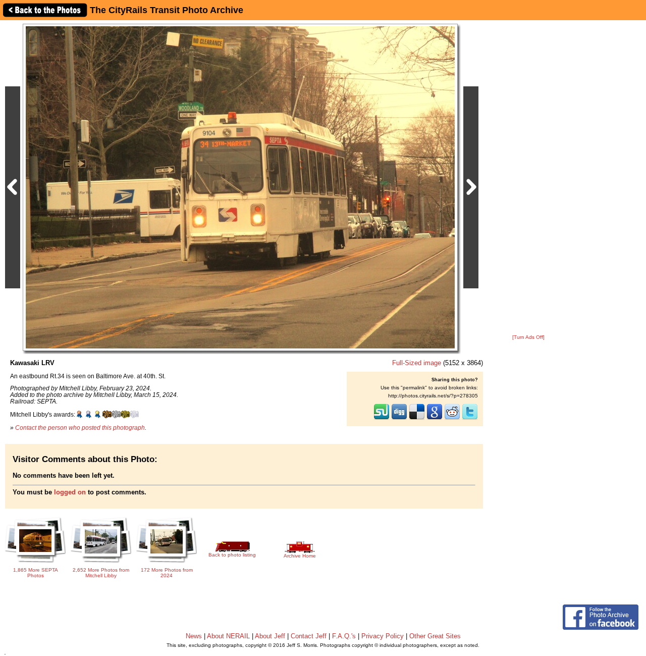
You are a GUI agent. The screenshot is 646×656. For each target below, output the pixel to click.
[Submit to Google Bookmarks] (434, 418)
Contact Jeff (309, 636)
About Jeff (270, 636)
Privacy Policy (382, 636)
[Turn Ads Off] (528, 337)
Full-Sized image (416, 363)
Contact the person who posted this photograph (80, 427)
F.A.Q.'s (344, 636)
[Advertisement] (528, 177)
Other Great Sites (435, 636)
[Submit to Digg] (399, 418)
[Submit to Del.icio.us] (417, 418)
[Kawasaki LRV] (240, 187)
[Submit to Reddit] (452, 418)
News (194, 636)
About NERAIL (228, 636)
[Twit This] (470, 418)
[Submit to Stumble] (381, 418)
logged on (70, 492)
